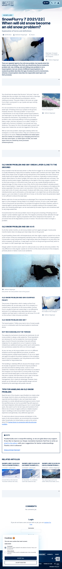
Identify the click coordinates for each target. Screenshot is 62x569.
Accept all (20, 558)
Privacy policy (54, 566)
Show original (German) (12, 450)
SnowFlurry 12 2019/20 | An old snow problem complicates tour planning (51, 466)
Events (50, 554)
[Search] (55, 2)
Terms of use (48, 563)
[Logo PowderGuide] (8, 3)
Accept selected (21, 562)
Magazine (41, 554)
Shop (57, 554)
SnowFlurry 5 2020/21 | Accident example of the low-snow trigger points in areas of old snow (31, 467)
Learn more (8, 543)
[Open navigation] (58, 564)
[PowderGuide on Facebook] (52, 558)
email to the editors (11, 443)
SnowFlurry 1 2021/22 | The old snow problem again (11, 465)
